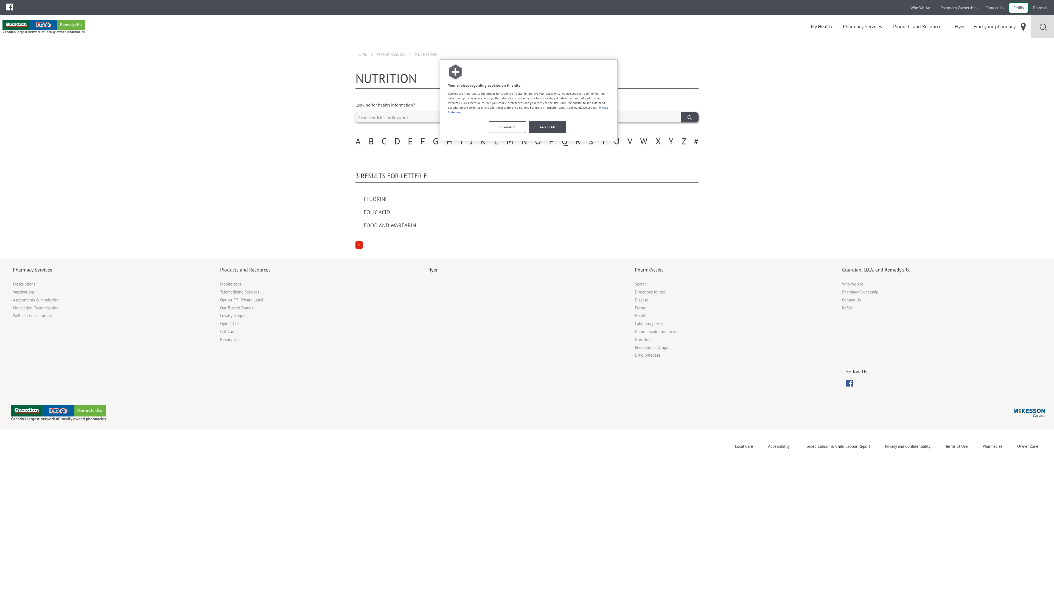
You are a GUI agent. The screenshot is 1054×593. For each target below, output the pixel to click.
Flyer (432, 270)
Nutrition (643, 339)
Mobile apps (230, 284)
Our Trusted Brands (236, 308)
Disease (641, 300)
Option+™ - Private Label (241, 300)
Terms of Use (956, 446)
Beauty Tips (230, 339)
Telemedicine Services (239, 292)
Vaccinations (24, 292)
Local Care (744, 446)
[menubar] (9, 7)
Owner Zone (1027, 446)
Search (641, 284)
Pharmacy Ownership (958, 7)
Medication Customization (35, 308)
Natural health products (655, 331)
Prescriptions (24, 284)
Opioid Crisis (231, 323)
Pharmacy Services (32, 270)
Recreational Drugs (651, 347)
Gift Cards (228, 331)
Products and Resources (245, 270)
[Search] (690, 117)
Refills (1018, 7)
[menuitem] (9, 7)
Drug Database (647, 355)
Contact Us (994, 7)
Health (640, 315)
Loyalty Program (234, 315)
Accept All (547, 127)
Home (361, 54)
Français (1040, 7)
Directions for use (650, 292)
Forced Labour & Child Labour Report (837, 446)
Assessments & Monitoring (36, 300)
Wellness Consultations (32, 315)
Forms (640, 308)
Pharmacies (992, 446)
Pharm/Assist (391, 54)
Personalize (507, 127)
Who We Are (921, 7)
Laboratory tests (649, 323)
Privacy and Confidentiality (907, 446)
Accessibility (779, 446)
